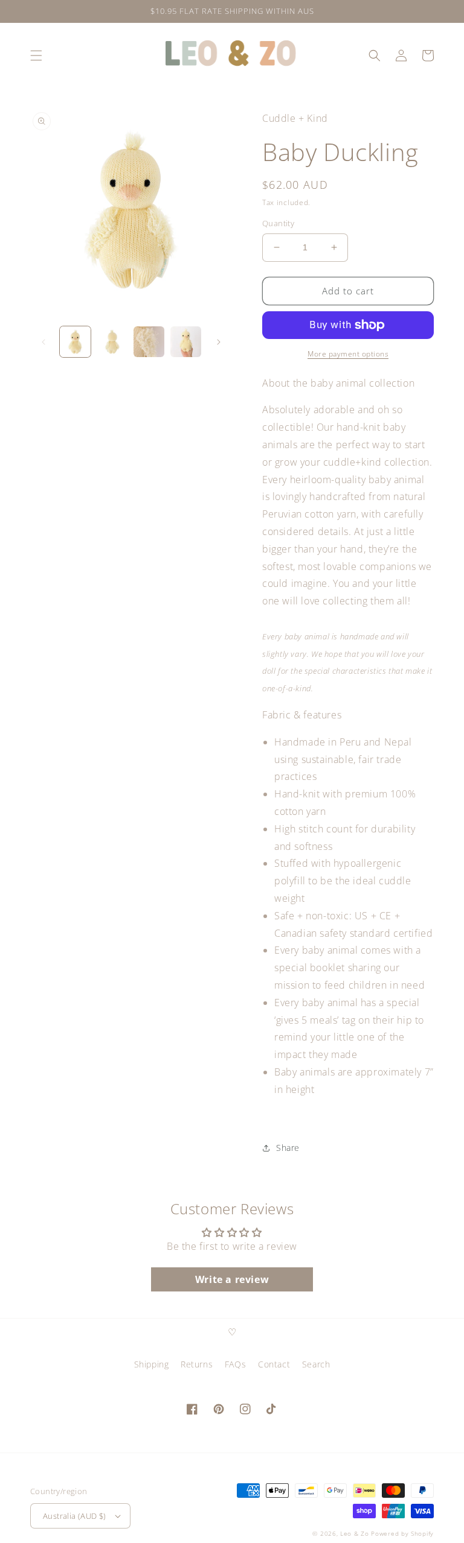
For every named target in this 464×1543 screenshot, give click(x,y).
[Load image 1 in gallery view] (75, 341)
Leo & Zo (354, 1533)
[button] (36, 55)
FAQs (235, 1364)
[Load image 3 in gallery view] (149, 341)
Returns (197, 1364)
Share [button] (288, 1147)
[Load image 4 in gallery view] (185, 341)
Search (316, 1364)
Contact (274, 1364)
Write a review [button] (232, 1279)
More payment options (348, 354)
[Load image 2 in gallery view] (112, 341)
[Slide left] (43, 342)
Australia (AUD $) (74, 1515)
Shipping (151, 1364)
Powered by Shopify (402, 1533)
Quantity (278, 223)
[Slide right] (218, 342)
